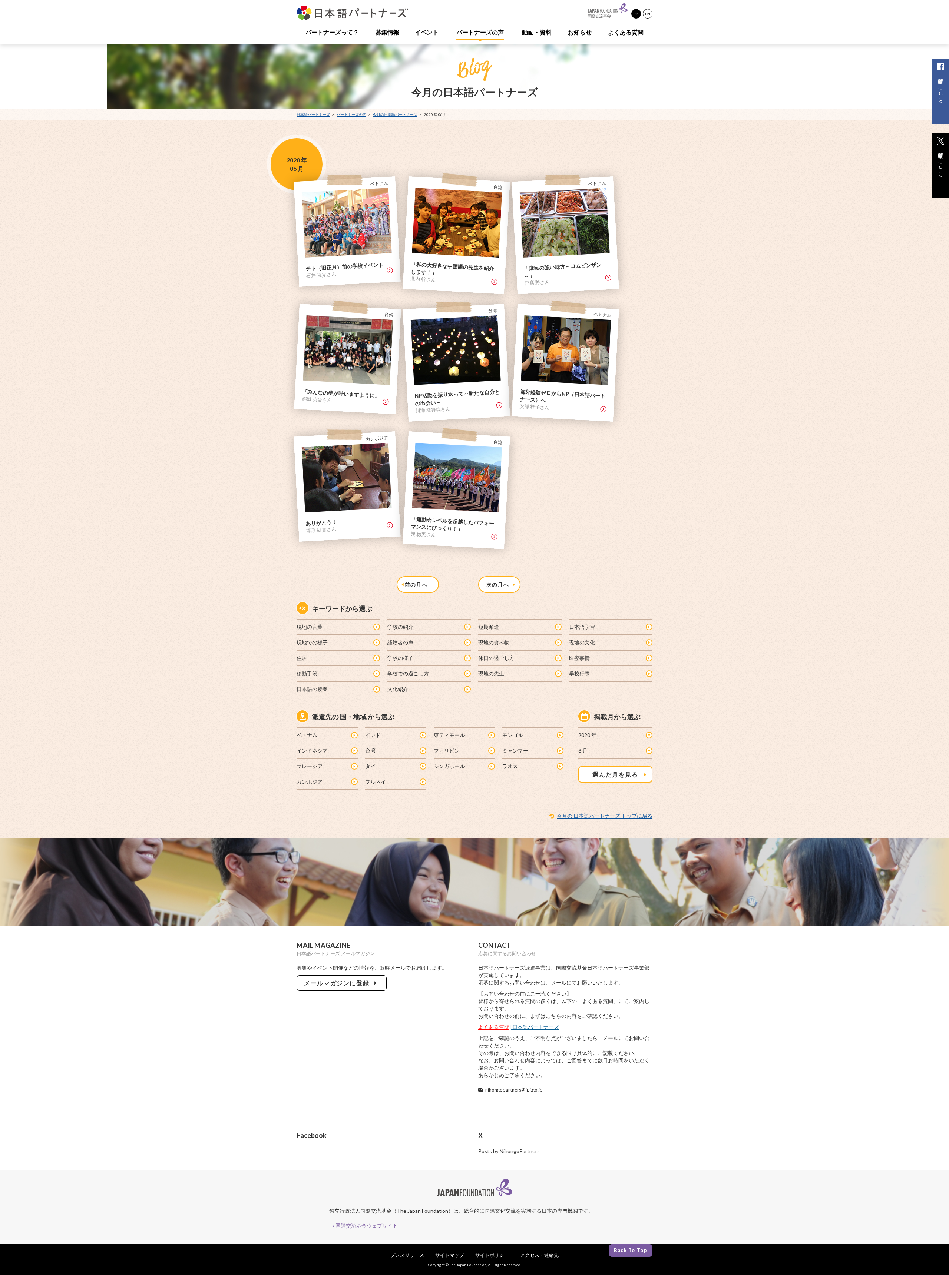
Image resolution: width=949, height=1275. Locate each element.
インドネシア (312, 750)
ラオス (510, 766)
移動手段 (307, 673)
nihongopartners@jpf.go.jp (514, 1090)
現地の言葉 (310, 627)
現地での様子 (312, 642)
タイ (370, 766)
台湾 (370, 750)
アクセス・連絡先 (539, 1255)
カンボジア (310, 781)
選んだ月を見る (615, 774)
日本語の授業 (312, 689)
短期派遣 (488, 627)
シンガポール (449, 766)
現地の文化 (582, 642)
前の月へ (418, 584)
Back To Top (630, 1250)
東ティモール (449, 735)
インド (373, 735)
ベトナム (307, 735)
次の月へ (499, 584)
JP (636, 13)
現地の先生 (491, 673)
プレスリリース (407, 1255)
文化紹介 (397, 689)
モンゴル (512, 735)
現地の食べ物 (493, 642)
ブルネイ (375, 781)
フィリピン (447, 750)
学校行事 (579, 673)
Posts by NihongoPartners (509, 1151)
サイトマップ (449, 1255)
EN (647, 13)
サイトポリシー (492, 1255)
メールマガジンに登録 (338, 982)
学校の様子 (400, 658)
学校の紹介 (400, 627)
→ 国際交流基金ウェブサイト (363, 1225)
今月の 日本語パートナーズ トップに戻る (604, 816)
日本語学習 (582, 627)
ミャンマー (515, 750)
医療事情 (579, 658)
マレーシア (310, 766)
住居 (302, 658)
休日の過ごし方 (496, 658)
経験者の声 (400, 642)
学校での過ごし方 (408, 673)
